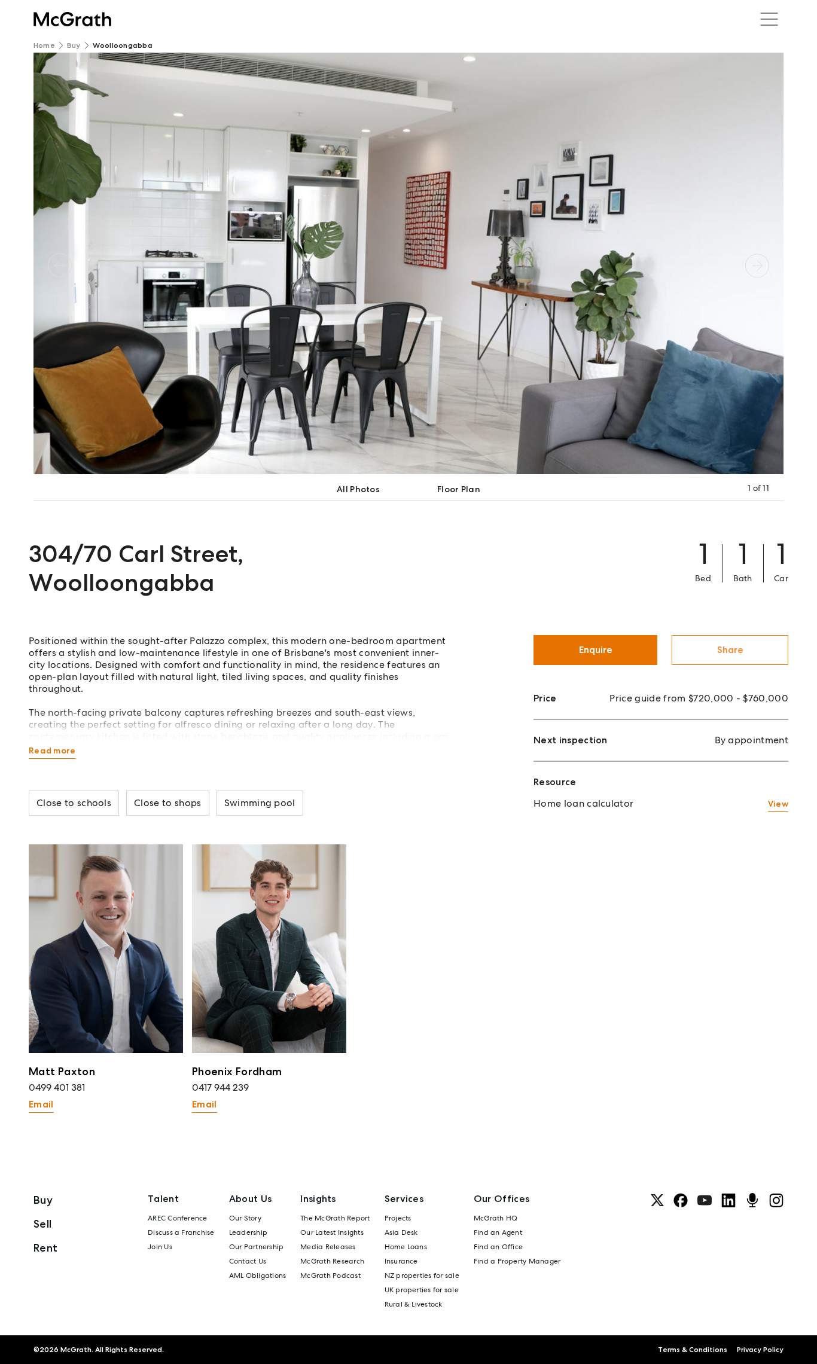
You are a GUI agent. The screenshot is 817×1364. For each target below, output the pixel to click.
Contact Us (247, 1261)
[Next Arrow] (757, 265)
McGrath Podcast (330, 1275)
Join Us (160, 1247)
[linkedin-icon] (728, 1200)
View (778, 803)
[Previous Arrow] (60, 265)
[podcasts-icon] (752, 1200)
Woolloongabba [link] (123, 45)
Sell (42, 1224)
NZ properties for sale (422, 1275)
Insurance (401, 1261)
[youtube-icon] (704, 1200)
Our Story (245, 1218)
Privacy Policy (760, 1349)
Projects (398, 1218)
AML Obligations (257, 1275)
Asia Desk (401, 1232)
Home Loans (406, 1247)
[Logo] (72, 19)
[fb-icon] (680, 1200)
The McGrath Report (335, 1218)
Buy (74, 45)
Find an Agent (498, 1232)
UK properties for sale (422, 1290)
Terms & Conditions (692, 1349)
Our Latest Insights (332, 1232)
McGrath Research (332, 1261)
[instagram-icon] (776, 1200)
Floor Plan (458, 489)
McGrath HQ (495, 1218)
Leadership (248, 1232)
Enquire (595, 649)
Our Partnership (256, 1247)
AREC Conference (178, 1218)
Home (44, 45)
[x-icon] (657, 1200)
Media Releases (327, 1247)
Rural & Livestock (414, 1304)
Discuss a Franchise (181, 1232)
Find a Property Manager (517, 1261)
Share (730, 649)
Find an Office (498, 1247)
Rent (45, 1248)
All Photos (358, 489)
